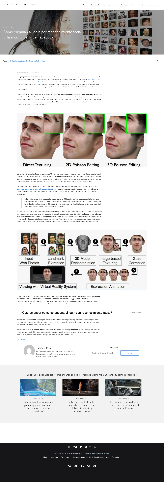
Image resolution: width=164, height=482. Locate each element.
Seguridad (24, 61)
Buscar (144, 61)
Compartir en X (137, 313)
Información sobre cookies (81, 457)
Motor (84, 5)
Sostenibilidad (113, 5)
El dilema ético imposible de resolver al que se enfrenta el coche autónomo (124, 405)
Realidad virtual (14, 61)
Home (45, 457)
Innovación (125, 5)
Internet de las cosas (97, 5)
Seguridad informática (37, 61)
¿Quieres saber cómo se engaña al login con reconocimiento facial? (66, 312)
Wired (23, 340)
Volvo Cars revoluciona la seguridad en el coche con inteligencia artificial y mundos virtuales (81, 406)
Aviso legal (65, 457)
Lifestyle (142, 5)
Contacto (115, 457)
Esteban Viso (43, 348)
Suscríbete (114, 348)
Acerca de (54, 457)
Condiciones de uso (101, 457)
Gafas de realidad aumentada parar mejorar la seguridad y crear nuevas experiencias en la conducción (38, 406)
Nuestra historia (153, 5)
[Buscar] (157, 61)
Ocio (133, 5)
